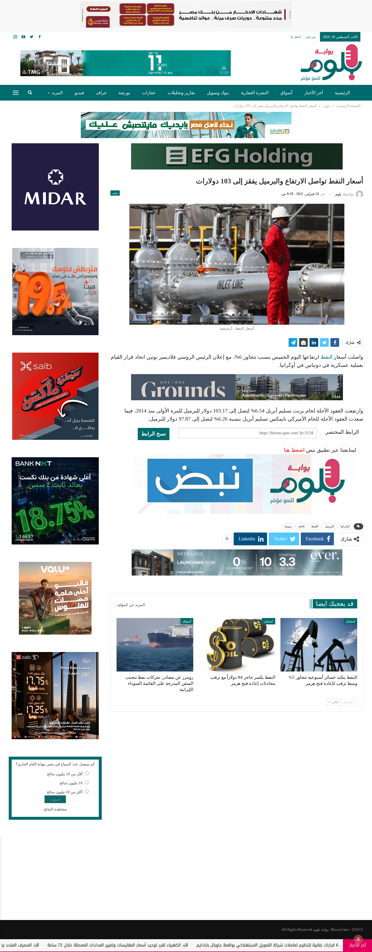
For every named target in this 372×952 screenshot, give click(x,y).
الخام (301, 526)
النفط (326, 357)
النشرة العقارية (255, 92)
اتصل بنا (296, 36)
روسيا (288, 526)
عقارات (149, 92)
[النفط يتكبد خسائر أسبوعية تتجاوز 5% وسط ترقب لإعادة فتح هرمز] (318, 645)
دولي (115, 192)
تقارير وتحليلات (181, 92)
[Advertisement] (186, 873)
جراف (101, 92)
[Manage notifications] (358, 939)
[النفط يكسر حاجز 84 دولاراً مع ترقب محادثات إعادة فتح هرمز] (236, 645)
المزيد (57, 92)
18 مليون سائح (71, 783)
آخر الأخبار (313, 92)
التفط (314, 526)
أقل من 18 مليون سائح (65, 774)
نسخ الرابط (153, 434)
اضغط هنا (294, 450)
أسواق (286, 92)
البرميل (329, 526)
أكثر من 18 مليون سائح (65, 792)
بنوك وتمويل (218, 92)
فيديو (79, 92)
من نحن (310, 36)
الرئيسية (342, 92)
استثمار (350, 621)
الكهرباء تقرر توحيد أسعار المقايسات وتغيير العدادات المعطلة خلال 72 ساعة (174, 945)
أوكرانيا (345, 526)
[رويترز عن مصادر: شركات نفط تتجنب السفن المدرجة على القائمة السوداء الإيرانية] (155, 645)
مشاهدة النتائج (55, 809)
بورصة (124, 92)
